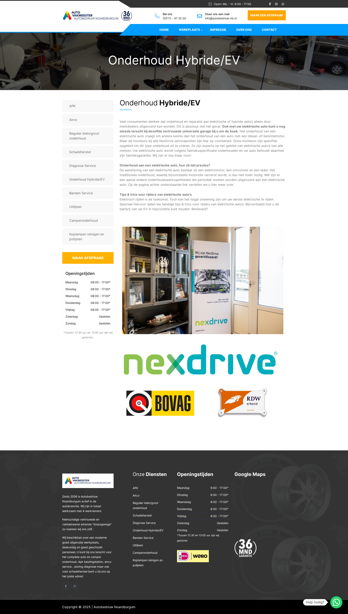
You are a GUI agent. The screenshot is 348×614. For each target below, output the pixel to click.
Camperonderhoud (83, 220)
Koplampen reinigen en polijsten (86, 236)
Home (164, 30)
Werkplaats (189, 30)
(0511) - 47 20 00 (174, 18)
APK (72, 106)
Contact (269, 30)
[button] (336, 602)
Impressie (218, 30)
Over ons (244, 30)
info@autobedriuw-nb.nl (221, 18)
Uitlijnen (75, 207)
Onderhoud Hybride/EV (87, 179)
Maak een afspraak (266, 15)
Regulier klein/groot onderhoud (84, 135)
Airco (73, 120)
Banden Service (81, 193)
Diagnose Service (82, 166)
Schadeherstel (80, 152)
